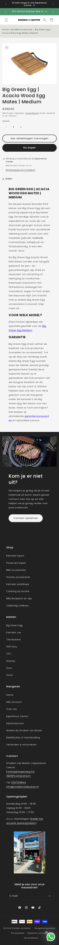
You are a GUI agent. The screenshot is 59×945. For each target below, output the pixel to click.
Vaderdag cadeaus (17, 605)
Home (5, 29)
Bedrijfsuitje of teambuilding (23, 737)
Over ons (11, 709)
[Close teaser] (46, 932)
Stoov (9, 675)
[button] (6, 20)
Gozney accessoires (18, 577)
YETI (8, 653)
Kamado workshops (17, 584)
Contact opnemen (25, 518)
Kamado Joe (13, 632)
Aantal (5, 121)
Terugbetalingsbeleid (44, 928)
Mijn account (14, 702)
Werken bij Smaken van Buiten (24, 730)
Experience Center (17, 716)
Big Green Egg (14, 625)
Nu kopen (29, 147)
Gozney (10, 661)
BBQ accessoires (16, 570)
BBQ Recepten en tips (19, 598)
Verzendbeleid (31, 938)
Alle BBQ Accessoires (21, 29)
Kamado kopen (15, 555)
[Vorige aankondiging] (5, 4)
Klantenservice (15, 723)
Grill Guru (11, 646)
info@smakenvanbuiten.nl (22, 786)
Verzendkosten (32, 113)
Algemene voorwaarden (39, 933)
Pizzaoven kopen (16, 563)
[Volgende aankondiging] (53, 4)
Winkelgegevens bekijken (20, 170)
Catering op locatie (17, 591)
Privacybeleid (17, 933)
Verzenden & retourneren (21, 744)
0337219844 (18, 782)
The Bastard (13, 639)
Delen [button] (9, 178)
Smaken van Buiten (21, 928)
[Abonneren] (49, 896)
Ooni (9, 668)
